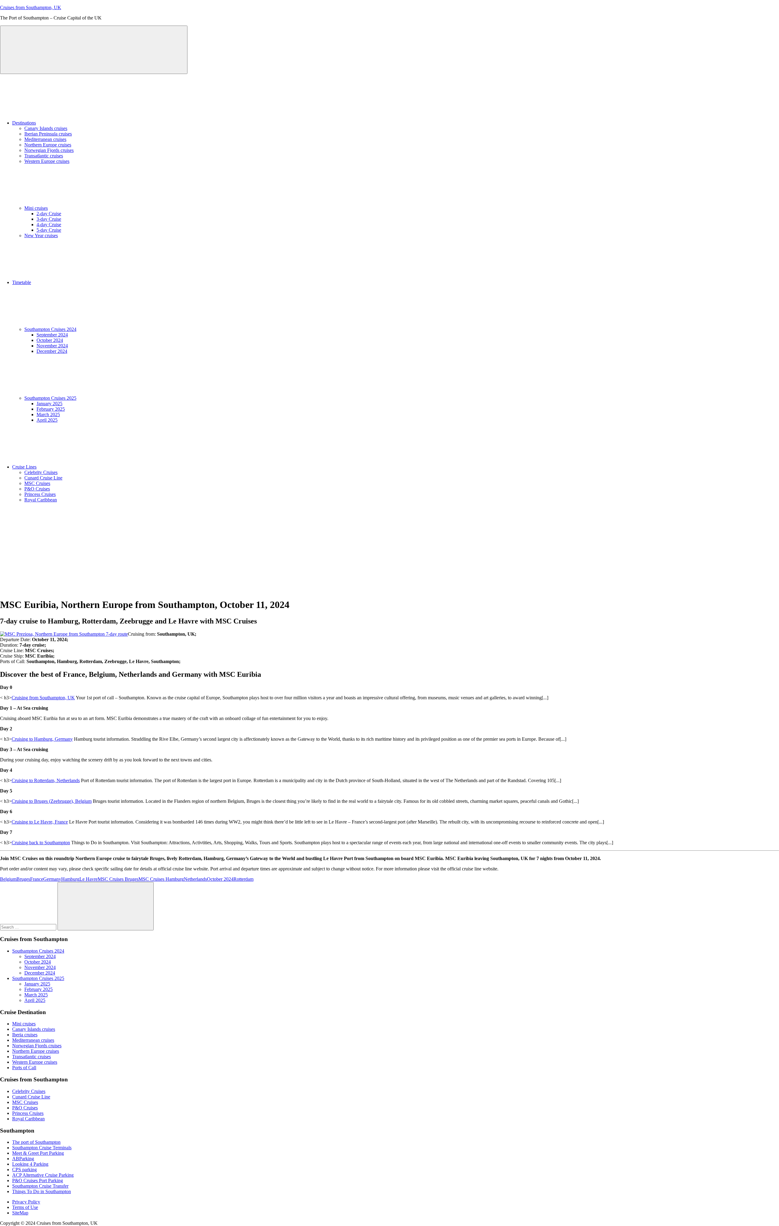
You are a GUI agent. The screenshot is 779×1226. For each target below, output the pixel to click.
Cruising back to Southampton (41, 842)
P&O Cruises (37, 488)
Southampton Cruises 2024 (50, 329)
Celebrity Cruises (41, 472)
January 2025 (49, 403)
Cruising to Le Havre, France (40, 821)
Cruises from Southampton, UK (30, 7)
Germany (52, 879)
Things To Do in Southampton (41, 1191)
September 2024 (52, 334)
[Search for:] (29, 926)
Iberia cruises (24, 1034)
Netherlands (195, 879)
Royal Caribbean (40, 499)
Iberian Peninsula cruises (48, 133)
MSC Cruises (37, 483)
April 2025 (47, 420)
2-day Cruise (49, 213)
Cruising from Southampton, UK (43, 697)
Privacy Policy (26, 1201)
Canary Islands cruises (45, 128)
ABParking (23, 1158)
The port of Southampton (36, 1142)
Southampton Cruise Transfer (40, 1186)
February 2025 (51, 409)
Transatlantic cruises (43, 155)
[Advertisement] (389, 550)
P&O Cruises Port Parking (37, 1180)
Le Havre (88, 879)
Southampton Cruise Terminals (42, 1147)
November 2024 (52, 345)
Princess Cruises (40, 494)
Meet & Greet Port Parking (38, 1153)
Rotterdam (243, 879)
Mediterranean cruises (45, 139)
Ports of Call (24, 1067)
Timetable (21, 282)
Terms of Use (25, 1207)
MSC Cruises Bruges (118, 879)
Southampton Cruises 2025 (50, 398)
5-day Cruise (49, 230)
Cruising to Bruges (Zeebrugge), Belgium (52, 801)
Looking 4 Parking (30, 1164)
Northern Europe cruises (47, 144)
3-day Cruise (49, 219)
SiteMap (20, 1212)
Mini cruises (36, 208)
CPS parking (24, 1169)
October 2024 (50, 340)
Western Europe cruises (46, 161)
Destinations (24, 122)
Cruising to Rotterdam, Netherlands (46, 780)
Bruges (23, 879)
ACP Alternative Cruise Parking (43, 1175)
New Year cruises (41, 235)
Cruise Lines (24, 466)
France (36, 879)
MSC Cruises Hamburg (161, 879)
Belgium (8, 879)
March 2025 (48, 414)
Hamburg (70, 879)
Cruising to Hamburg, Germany (42, 739)
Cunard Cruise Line (43, 477)
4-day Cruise (49, 224)
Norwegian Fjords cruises (49, 150)
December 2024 (52, 351)
